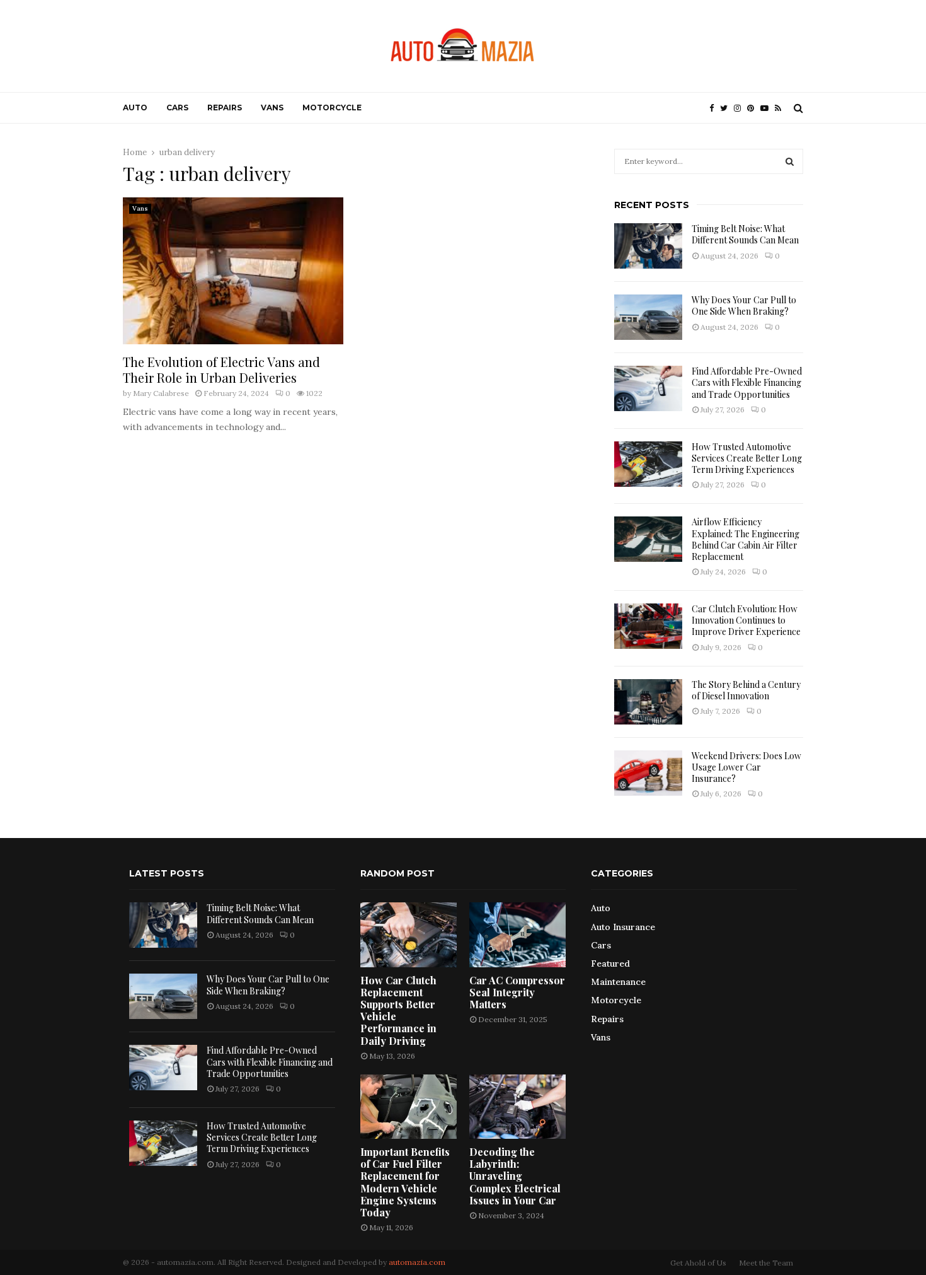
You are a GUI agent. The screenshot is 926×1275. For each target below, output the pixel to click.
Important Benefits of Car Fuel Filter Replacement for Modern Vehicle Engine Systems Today (405, 1182)
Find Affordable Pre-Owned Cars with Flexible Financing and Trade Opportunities (747, 382)
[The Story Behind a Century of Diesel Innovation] (648, 702)
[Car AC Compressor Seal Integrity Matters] (517, 934)
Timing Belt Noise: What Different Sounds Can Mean (745, 234)
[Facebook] (714, 108)
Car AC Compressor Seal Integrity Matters (517, 992)
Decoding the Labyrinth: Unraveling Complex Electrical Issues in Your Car (515, 1176)
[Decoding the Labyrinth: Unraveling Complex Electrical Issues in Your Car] (517, 1106)
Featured (610, 963)
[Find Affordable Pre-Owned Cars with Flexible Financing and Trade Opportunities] (648, 388)
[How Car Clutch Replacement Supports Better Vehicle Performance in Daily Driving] (408, 934)
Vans (272, 107)
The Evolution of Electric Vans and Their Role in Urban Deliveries (221, 369)
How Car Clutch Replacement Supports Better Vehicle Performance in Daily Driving (398, 1010)
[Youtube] (767, 108)
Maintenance (618, 981)
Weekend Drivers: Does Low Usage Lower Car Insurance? (746, 767)
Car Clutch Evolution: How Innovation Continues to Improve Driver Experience (746, 620)
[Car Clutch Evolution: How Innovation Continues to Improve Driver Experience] (648, 626)
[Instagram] (740, 108)
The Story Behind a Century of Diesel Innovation (746, 690)
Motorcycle (332, 107)
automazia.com (417, 1262)
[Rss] (781, 108)
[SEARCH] (789, 161)
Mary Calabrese (161, 393)
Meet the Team (766, 1262)
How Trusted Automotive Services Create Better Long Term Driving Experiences (747, 458)
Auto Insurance (623, 927)
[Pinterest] (753, 108)
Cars (177, 107)
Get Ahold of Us (698, 1262)
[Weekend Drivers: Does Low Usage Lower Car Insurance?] (648, 773)
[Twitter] (727, 108)
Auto (135, 107)
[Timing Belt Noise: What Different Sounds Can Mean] (648, 246)
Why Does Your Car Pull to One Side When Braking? (744, 305)
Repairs (224, 107)
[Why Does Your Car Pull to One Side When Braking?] (648, 317)
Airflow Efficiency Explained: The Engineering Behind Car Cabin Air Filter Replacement (745, 539)
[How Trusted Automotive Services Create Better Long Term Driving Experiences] (648, 464)
